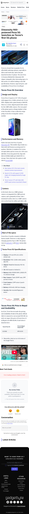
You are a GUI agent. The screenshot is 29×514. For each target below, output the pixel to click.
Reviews (13, 7)
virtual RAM (9, 160)
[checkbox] (5, 465)
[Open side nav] (27, 3)
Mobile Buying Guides (6, 484)
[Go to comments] (21, 45)
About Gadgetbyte (21, 485)
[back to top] (26, 510)
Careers (21, 483)
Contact (21, 490)
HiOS (17, 243)
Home (2, 7)
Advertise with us (21, 486)
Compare (6, 489)
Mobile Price (21, 7)
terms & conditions (19, 465)
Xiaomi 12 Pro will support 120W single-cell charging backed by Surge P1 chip (15, 175)
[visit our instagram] (11, 502)
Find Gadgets (6, 491)
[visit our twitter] (18, 502)
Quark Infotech (21, 506)
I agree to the (15, 465)
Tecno (7, 12)
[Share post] (27, 45)
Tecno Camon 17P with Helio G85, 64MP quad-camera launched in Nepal (15, 181)
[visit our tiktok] (21, 502)
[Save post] (24, 45)
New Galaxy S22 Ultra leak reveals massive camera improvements (15, 169)
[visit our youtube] (7, 502)
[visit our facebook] (14, 502)
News (7, 7)
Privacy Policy (10, 423)
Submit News (21, 481)
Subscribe (14, 469)
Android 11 (9, 243)
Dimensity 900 (5, 145)
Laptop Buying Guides (4, 486)
